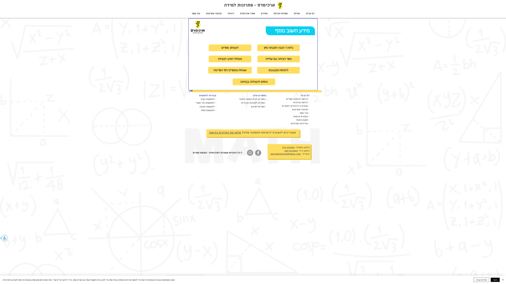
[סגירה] (502, 280)
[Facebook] (258, 153)
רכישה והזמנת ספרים (297, 99)
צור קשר (303, 113)
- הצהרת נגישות (301, 116)
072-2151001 (288, 147)
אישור (495, 279)
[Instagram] (250, 153)
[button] (4, 238)
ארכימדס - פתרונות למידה (249, 5)
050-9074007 (291, 150)
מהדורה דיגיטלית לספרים (295, 106)
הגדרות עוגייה (481, 279)
